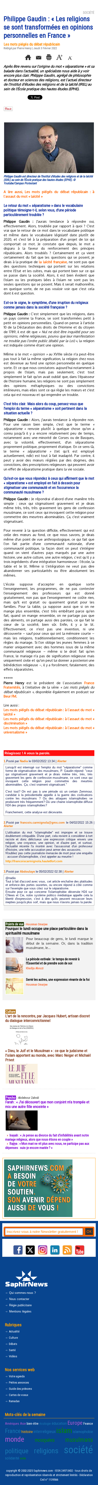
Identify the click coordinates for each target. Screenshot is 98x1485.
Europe (75, 1423)
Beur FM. (10, 696)
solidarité (12, 1458)
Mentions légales (19, 1311)
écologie (45, 1424)
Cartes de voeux (18, 1395)
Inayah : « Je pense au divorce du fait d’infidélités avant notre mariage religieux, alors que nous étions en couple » (47, 1137)
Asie (23, 1424)
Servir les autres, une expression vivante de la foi (58, 980)
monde (14, 1439)
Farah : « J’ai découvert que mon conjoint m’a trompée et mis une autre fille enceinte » (47, 1104)
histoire (27, 1431)
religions (46, 1450)
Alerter (62, 761)
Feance (88, 1424)
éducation (59, 1423)
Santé (11, 1350)
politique (16, 1451)
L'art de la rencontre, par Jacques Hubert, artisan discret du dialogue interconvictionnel (47, 1018)
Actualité (13, 1331)
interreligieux (45, 1431)
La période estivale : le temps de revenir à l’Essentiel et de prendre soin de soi (53, 961)
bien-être (33, 1424)
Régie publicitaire (20, 1305)
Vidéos (12, 1356)
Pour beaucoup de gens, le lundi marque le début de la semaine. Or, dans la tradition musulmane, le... (59, 943)
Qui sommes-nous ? (22, 1293)
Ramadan (14, 1401)
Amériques (12, 1424)
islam (64, 1430)
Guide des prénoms (20, 1388)
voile (23, 1458)
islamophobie (83, 1431)
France (13, 1430)
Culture (13, 1337)
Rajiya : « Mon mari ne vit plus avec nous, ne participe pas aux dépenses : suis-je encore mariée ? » (47, 1146)
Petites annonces (18, 1382)
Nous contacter (18, 1299)
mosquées (45, 1440)
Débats (12, 1344)
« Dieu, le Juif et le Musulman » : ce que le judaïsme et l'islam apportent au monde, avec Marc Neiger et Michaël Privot (48, 1055)
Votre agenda (16, 1376)
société (78, 1450)
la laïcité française (53, 262)
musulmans (79, 1439)
